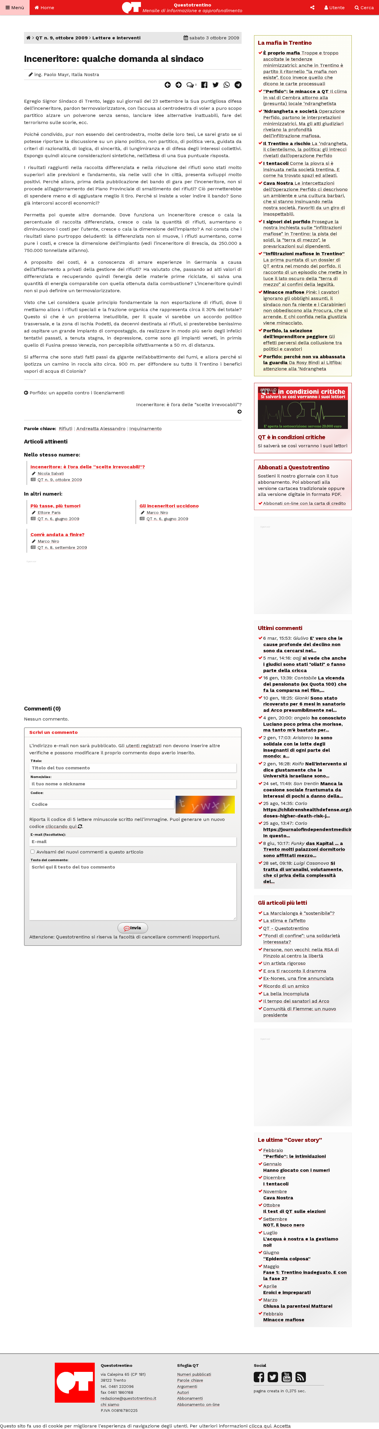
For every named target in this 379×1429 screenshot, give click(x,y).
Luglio (300, 1239)
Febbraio (294, 1153)
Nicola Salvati (51, 473)
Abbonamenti (190, 1398)
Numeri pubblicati (194, 1374)
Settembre (283, 1222)
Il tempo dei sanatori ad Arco (296, 1001)
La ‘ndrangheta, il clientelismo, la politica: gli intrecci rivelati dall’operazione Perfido (305, 150)
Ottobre (294, 1208)
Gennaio (296, 1167)
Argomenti (187, 1386)
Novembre (278, 1194)
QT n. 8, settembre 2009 (62, 547)
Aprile (287, 1289)
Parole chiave (190, 1380)
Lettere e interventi (116, 38)
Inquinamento (145, 428)
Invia (135, 927)
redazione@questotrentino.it (128, 1398)
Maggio (305, 1273)
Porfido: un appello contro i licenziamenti (76, 393)
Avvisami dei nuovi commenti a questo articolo (89, 852)
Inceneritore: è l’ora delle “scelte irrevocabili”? (189, 404)
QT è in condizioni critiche (291, 437)
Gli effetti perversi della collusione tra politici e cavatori (302, 340)
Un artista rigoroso (284, 963)
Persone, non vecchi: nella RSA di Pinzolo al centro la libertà (301, 953)
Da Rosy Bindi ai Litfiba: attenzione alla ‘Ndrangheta (304, 363)
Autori (183, 1392)
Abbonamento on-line (198, 1404)
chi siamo (110, 1404)
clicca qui (260, 1426)
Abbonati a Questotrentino (294, 467)
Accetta (282, 1426)
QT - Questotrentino (286, 928)
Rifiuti (65, 428)
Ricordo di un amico (286, 986)
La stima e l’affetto (284, 920)
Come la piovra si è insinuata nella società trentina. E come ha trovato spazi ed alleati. (301, 169)
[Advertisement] (133, 629)
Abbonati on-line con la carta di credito (304, 503)
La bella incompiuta (286, 993)
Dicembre (275, 1181)
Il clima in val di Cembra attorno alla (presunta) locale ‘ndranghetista (305, 98)
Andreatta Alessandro (101, 428)
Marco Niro (157, 512)
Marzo (297, 1303)
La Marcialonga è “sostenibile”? (299, 913)
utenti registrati (143, 745)
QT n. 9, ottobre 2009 (62, 38)
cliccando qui (62, 826)
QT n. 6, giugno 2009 (58, 518)
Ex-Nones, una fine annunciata (298, 978)
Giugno (287, 1255)
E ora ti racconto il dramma (294, 971)
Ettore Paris (49, 512)
